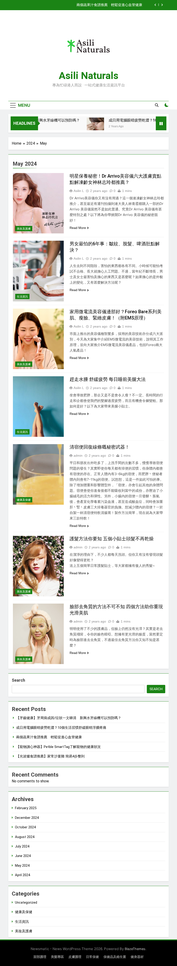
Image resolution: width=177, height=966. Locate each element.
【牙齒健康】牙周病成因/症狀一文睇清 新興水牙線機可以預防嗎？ (68, 718)
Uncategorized (26, 902)
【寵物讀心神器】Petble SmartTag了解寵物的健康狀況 (58, 747)
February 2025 (25, 808)
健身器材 (137, 957)
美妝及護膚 (24, 228)
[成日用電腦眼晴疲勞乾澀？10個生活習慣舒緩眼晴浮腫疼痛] (85, 126)
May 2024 (22, 865)
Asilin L (79, 191)
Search (18, 680)
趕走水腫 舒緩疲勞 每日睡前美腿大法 (108, 379)
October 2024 (25, 827)
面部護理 (39, 957)
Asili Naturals (88, 75)
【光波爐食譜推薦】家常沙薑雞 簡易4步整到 (50, 756)
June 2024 (23, 856)
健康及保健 (24, 499)
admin (78, 455)
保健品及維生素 (114, 957)
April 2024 (22, 875)
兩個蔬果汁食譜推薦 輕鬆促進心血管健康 (109, 5)
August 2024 (24, 837)
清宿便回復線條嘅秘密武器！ (100, 447)
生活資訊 (22, 296)
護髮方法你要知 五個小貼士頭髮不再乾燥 (112, 538)
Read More (78, 228)
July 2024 (22, 846)
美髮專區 (57, 957)
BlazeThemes (135, 949)
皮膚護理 (74, 957)
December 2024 (27, 818)
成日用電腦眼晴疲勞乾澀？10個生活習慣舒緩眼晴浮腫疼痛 (61, 728)
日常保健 (92, 957)
